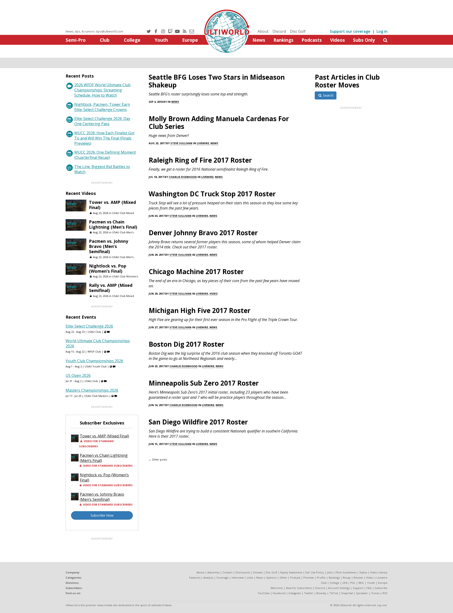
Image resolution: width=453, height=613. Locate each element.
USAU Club (94, 331)
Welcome (277, 588)
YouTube (264, 593)
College (132, 40)
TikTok (333, 593)
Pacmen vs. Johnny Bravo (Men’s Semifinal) (108, 246)
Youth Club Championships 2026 (94, 360)
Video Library (378, 572)
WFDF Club (94, 351)
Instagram (295, 593)
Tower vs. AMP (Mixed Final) (112, 204)
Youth (161, 40)
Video (214, 293)
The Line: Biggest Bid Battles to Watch (102, 169)
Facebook (279, 593)
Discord (279, 31)
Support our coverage (350, 31)
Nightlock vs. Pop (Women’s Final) (107, 268)
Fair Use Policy (314, 572)
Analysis (208, 577)
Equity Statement (291, 572)
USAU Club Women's (125, 276)
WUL (361, 582)
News (258, 40)
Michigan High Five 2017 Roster (200, 310)
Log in (382, 31)
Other (283, 577)
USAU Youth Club (96, 366)
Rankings (283, 40)
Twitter (308, 593)
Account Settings (339, 588)
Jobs (329, 572)
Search (327, 95)
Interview (238, 577)
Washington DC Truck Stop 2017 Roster (212, 193)
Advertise (213, 572)
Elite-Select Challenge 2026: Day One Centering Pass (102, 121)
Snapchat (347, 593)
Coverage (222, 577)
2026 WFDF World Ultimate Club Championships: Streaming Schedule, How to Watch (102, 90)
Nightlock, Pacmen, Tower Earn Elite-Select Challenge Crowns (102, 107)
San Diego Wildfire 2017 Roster (198, 421)
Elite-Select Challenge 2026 (89, 326)
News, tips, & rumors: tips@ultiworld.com (94, 31)
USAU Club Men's (123, 232)
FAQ (369, 588)
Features (194, 577)
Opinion (271, 577)
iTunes (375, 593)
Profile (321, 577)
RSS (384, 593)
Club (104, 40)
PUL (352, 582)
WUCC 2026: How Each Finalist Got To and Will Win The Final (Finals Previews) (104, 138)
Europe (190, 40)
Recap (347, 577)
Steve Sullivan (181, 143)
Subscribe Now (102, 515)
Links (250, 577)
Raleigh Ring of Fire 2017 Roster (200, 160)
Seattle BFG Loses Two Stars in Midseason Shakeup (217, 81)
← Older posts (158, 459)
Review (358, 577)
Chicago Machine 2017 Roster (196, 271)
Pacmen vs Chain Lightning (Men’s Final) (113, 224)
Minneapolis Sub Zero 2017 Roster (204, 382)
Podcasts (312, 40)
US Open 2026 (78, 375)
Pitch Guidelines (346, 572)
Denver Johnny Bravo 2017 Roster (203, 232)
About (263, 31)
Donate (258, 572)
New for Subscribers (299, 588)
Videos (337, 40)
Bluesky (321, 593)
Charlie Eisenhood (183, 177)
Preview (308, 577)
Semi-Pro (76, 40)
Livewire (203, 143)
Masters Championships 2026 (92, 390)
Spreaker (362, 593)
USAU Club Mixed (123, 213)
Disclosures (242, 572)
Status (363, 572)
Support (358, 588)
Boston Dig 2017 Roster (186, 344)
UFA (344, 582)
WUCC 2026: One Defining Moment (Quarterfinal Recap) (105, 155)
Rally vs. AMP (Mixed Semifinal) (110, 287)
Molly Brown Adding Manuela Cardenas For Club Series (219, 122)
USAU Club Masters (96, 396)
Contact (227, 572)
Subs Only (364, 40)
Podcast (295, 577)
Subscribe (381, 588)
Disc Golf (298, 31)
